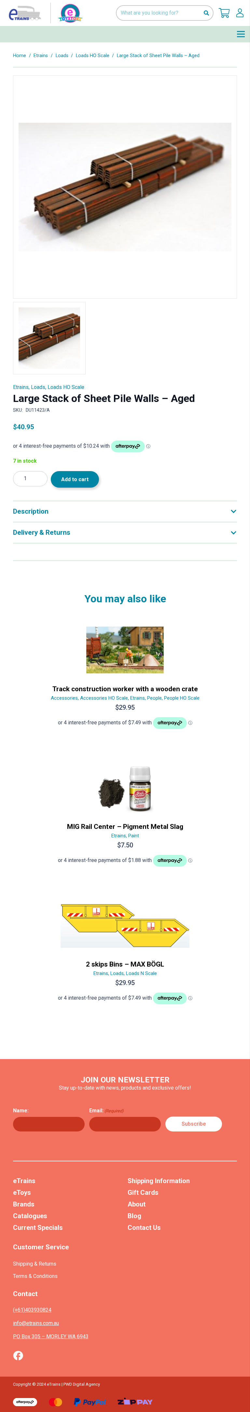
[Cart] (224, 13)
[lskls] (240, 13)
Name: (21, 1110)
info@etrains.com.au (36, 1323)
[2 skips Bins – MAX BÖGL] (125, 954)
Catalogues (30, 1216)
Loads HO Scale (92, 55)
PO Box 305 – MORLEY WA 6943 (51, 1336)
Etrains (41, 55)
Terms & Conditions (35, 1276)
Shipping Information (159, 1181)
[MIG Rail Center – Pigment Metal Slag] (125, 816)
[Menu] (241, 34)
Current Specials (38, 1227)
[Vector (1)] (18, 1355)
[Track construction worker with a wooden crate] (125, 679)
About (137, 1204)
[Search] (206, 13)
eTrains (24, 1181)
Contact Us (144, 1227)
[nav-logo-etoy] (44, 13)
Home (19, 55)
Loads (62, 55)
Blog (134, 1216)
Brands (24, 1204)
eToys (22, 1192)
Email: (106, 1110)
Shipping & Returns (34, 1264)
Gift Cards (143, 1192)
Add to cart (75, 479)
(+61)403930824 (32, 1310)
